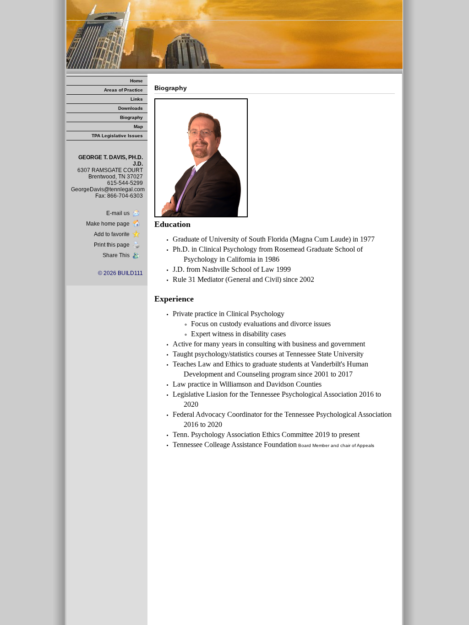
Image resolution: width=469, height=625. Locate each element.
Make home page (108, 224)
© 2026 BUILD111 (120, 273)
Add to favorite (112, 234)
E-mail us (118, 213)
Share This (116, 255)
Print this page (112, 245)
